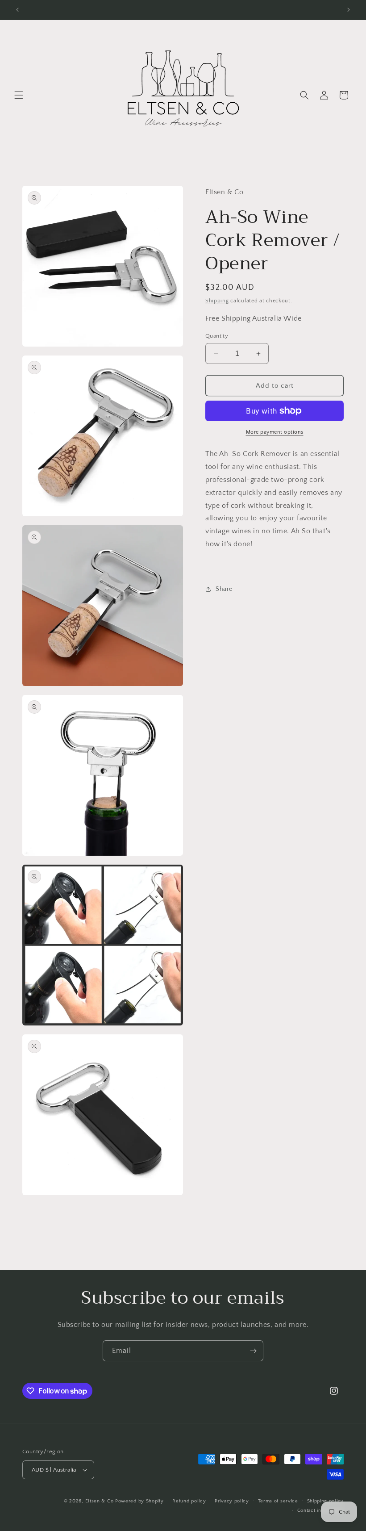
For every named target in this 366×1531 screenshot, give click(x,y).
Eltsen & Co (99, 1501)
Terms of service (278, 1501)
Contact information (320, 1510)
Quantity (216, 336)
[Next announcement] (348, 10)
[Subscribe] (253, 1350)
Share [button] (224, 589)
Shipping (217, 301)
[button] (19, 95)
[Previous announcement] (17, 10)
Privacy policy (232, 1501)
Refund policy (189, 1501)
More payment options (275, 432)
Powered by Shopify (139, 1501)
